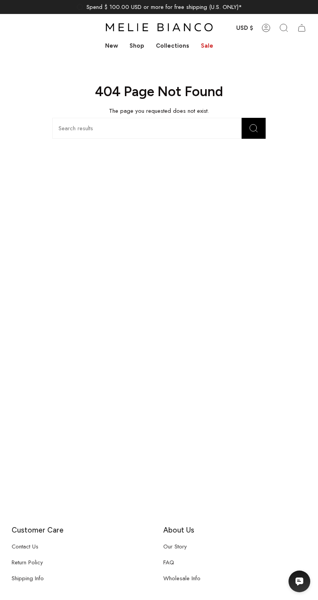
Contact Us (25, 546)
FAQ (168, 562)
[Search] (254, 128)
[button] (137, 46)
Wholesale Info (181, 578)
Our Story (175, 546)
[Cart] (302, 27)
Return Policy (27, 562)
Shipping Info (28, 578)
